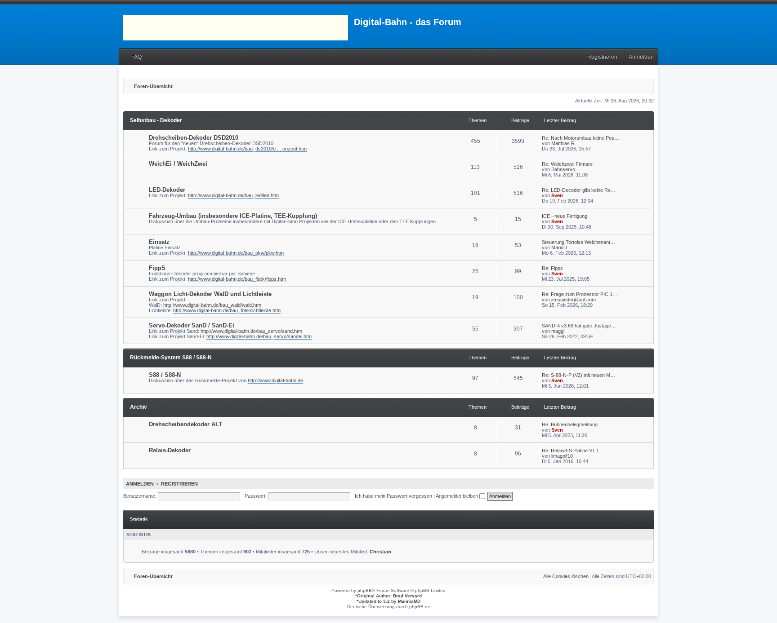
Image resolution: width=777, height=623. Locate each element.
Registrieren (179, 483)
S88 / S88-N (165, 374)
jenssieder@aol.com (573, 299)
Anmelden (140, 483)
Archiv (138, 407)
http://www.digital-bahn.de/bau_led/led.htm (233, 195)
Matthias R (563, 143)
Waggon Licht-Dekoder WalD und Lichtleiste (210, 294)
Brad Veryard (407, 595)
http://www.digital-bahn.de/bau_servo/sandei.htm (259, 336)
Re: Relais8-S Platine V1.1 (570, 450)
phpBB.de (419, 606)
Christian (380, 551)
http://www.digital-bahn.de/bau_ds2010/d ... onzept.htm (247, 148)
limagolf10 (562, 456)
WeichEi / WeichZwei (178, 163)
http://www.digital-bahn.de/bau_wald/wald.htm (212, 305)
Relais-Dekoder (170, 450)
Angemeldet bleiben (457, 496)
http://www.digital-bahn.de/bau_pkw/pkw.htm (236, 253)
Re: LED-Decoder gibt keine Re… (579, 190)
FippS (157, 268)
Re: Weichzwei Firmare (567, 164)
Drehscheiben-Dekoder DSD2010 (193, 137)
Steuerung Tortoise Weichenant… (578, 242)
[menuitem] (132, 57)
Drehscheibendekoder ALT (185, 424)
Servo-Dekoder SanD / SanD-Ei (191, 325)
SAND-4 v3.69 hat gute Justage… (579, 325)
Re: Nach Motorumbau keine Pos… (580, 138)
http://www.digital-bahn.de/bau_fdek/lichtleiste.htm (227, 310)
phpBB (364, 590)
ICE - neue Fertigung (564, 216)
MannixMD (409, 601)
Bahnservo (563, 169)
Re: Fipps (552, 268)
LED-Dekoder (167, 189)
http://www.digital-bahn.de (275, 380)
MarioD (559, 247)
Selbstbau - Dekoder (156, 120)
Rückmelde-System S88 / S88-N (171, 357)
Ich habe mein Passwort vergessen (393, 496)
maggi (557, 331)
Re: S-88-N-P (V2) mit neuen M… (578, 375)
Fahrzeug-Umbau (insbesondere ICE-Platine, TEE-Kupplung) (233, 215)
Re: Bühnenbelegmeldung (570, 424)
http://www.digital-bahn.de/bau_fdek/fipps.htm (237, 279)
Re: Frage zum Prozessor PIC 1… (579, 294)
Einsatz (159, 242)
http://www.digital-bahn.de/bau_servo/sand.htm (251, 331)
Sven (557, 195)
